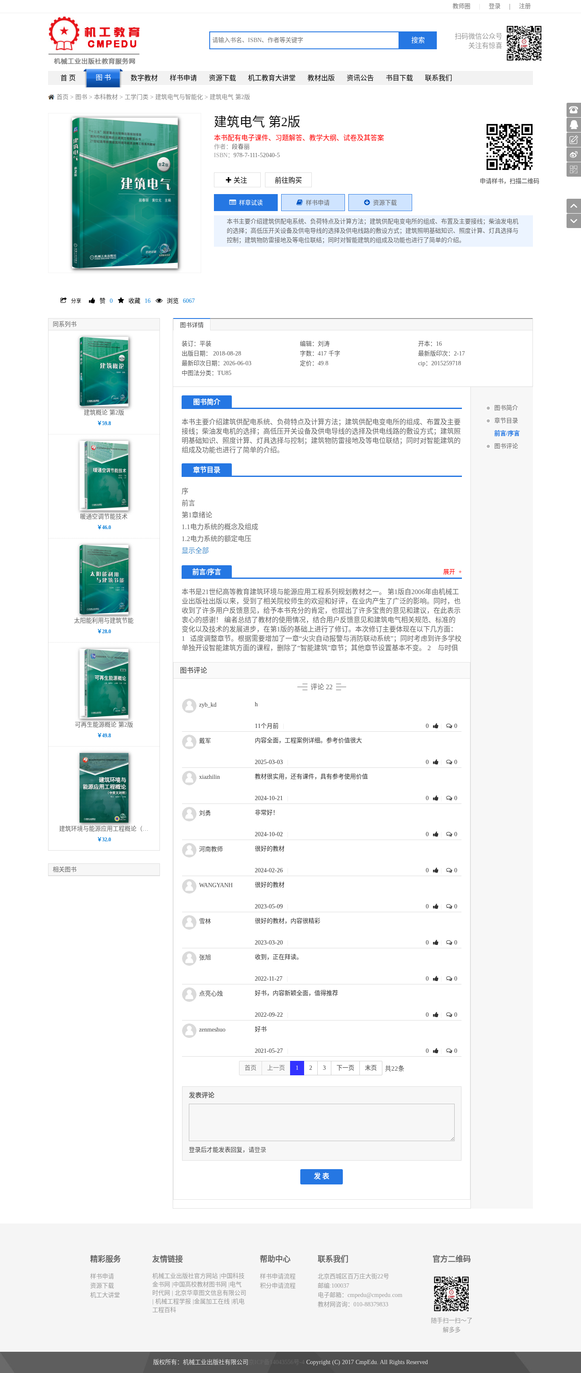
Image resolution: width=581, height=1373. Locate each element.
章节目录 (506, 420)
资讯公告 (360, 78)
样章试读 (251, 203)
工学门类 (137, 97)
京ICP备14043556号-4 (276, 1362)
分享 (76, 301)
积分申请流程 (278, 1286)
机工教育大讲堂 (272, 78)
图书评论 (506, 446)
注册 (525, 6)
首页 (62, 97)
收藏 (139, 301)
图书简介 (506, 408)
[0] (437, 726)
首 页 (68, 78)
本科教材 (107, 97)
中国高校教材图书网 (200, 1284)
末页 (371, 1068)
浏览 (181, 301)
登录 (495, 6)
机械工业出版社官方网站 (185, 1276)
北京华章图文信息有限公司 (209, 1293)
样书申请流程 (278, 1276)
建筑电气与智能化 (180, 97)
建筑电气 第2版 (230, 97)
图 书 (103, 77)
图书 (81, 97)
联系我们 (438, 78)
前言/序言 (507, 433)
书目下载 (399, 78)
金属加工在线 (212, 1301)
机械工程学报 (172, 1301)
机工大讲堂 (105, 1295)
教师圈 (461, 6)
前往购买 (288, 180)
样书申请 (183, 78)
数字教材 (144, 78)
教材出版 (321, 78)
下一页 (345, 1068)
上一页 (276, 1068)
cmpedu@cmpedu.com (374, 1295)
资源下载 (222, 78)
